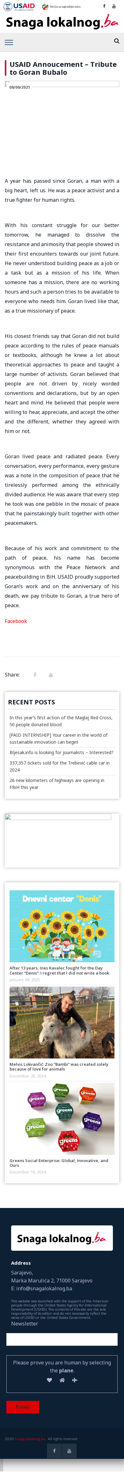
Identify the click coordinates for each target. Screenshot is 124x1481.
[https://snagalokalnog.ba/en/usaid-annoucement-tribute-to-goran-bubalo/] (49, 675)
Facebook (16, 621)
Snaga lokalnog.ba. (30, 1439)
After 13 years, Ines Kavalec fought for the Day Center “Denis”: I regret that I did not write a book (59, 970)
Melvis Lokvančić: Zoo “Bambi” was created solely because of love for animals (59, 1066)
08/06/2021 (19, 87)
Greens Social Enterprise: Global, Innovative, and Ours (59, 1163)
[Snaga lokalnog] (62, 21)
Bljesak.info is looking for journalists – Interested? (62, 752)
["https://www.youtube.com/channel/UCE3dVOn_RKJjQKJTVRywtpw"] (114, 6)
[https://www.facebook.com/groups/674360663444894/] (104, 6)
